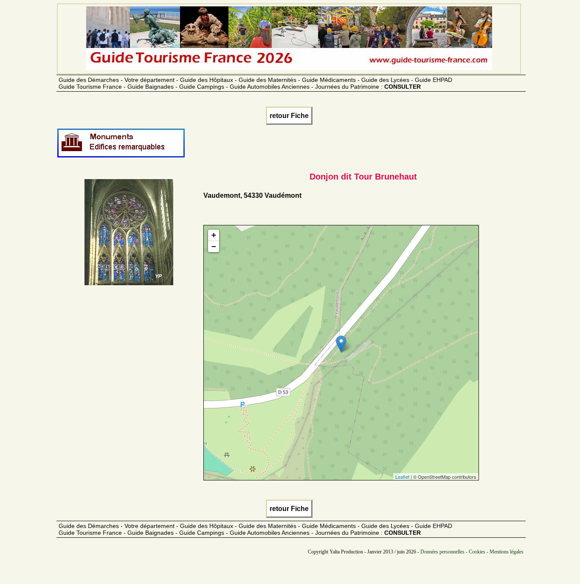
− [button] (213, 246)
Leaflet (402, 476)
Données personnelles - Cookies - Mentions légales (472, 552)
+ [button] (213, 234)
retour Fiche (289, 115)
